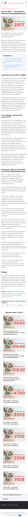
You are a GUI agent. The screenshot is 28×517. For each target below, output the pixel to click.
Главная (3, 8)
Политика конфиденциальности (12, 494)
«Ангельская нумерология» (17, 293)
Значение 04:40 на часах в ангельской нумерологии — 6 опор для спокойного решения (13, 356)
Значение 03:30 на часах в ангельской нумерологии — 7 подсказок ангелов (12, 379)
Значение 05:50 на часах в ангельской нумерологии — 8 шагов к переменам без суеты (14, 333)
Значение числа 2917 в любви (13, 59)
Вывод (7, 69)
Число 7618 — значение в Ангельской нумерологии (10, 488)
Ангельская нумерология (12, 8)
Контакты (5, 499)
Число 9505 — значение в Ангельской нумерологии (10, 423)
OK (20, 515)
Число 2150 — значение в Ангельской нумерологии (10, 444)
